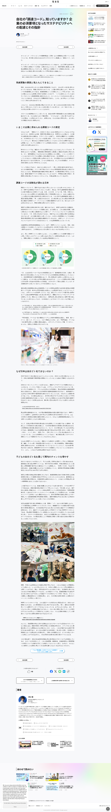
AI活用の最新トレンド (93, 56)
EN (108, 1)
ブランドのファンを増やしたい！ (95, 60)
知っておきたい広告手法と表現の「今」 (96, 52)
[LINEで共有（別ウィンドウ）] (59, 671)
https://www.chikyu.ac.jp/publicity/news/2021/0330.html (36, 408)
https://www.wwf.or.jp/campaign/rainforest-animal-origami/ (38, 619)
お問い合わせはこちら (103, 805)
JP (106, 1)
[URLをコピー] (68, 671)
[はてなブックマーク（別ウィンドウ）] (64, 671)
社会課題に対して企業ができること (96, 68)
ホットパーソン (91, 115)
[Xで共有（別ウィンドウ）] (55, 671)
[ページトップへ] (108, 809)
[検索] (94, 6)
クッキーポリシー (47, 805)
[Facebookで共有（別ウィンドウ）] (51, 671)
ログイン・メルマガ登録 (102, 5)
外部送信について (39, 805)
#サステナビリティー (20, 42)
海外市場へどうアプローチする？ (95, 64)
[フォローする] (28, 33)
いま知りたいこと (92, 48)
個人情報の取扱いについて (29, 805)
